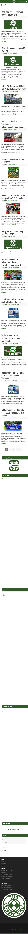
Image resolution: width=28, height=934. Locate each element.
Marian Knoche (5, 17)
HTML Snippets (9, 933)
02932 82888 (7, 878)
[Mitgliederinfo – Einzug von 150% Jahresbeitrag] (14, 25)
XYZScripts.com (18, 933)
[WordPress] (26, 2)
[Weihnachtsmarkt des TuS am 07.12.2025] (14, 173)
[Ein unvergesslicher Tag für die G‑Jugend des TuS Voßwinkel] (14, 209)
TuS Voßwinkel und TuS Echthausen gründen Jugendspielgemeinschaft (11, 262)
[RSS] (24, 2)
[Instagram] (22, 2)
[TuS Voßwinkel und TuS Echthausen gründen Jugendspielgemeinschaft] (14, 275)
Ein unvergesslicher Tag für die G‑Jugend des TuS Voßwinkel (13, 197)
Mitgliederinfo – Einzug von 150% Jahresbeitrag (12, 13)
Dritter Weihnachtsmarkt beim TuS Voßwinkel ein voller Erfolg (13, 87)
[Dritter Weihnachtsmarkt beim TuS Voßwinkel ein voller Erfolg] (14, 99)
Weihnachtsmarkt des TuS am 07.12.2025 (12, 161)
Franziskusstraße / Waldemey (7, 887)
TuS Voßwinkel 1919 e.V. (7, 929)
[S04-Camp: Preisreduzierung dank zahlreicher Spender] (14, 313)
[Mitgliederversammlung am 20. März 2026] (14, 61)
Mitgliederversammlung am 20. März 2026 (13, 49)
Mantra (18, 929)
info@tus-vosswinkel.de (9, 876)
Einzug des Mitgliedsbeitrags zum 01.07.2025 (12, 233)
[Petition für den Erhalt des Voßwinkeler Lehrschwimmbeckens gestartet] (14, 137)
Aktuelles (13, 17)
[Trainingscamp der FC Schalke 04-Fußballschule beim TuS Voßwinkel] (14, 389)
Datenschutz (3, 863)
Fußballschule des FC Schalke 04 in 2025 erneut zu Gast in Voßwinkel (12, 412)
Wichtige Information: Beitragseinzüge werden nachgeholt (10, 338)
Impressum (3, 861)
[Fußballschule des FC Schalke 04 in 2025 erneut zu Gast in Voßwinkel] (14, 426)
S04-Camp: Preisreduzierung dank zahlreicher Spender (12, 301)
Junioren (15, 200)
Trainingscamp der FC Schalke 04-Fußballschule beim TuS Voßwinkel (12, 375)
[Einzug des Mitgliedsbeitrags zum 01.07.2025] (14, 244)
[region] (14, 465)
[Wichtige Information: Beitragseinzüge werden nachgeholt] (14, 351)
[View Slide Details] (14, 465)
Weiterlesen (5, 41)
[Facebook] (20, 2)
